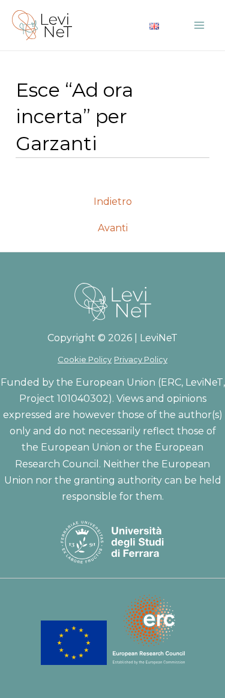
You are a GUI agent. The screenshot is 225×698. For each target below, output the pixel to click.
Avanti (113, 228)
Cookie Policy (85, 359)
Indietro (113, 202)
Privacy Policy (140, 359)
